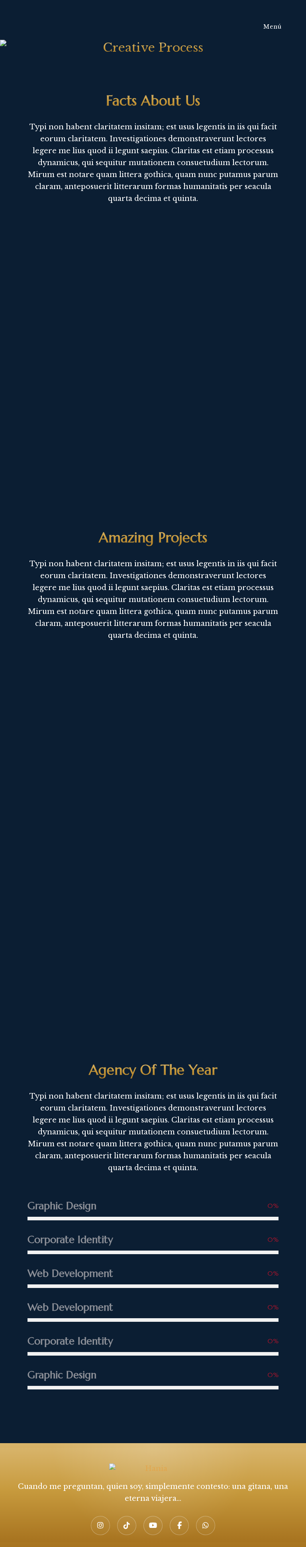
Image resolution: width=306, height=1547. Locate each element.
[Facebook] (179, 1525)
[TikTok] (126, 1525)
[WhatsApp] (205, 1525)
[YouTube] (153, 1525)
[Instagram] (100, 1525)
